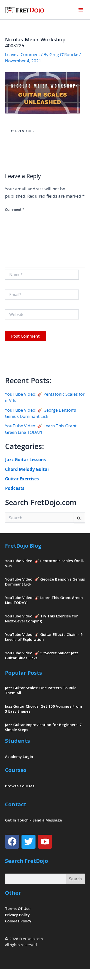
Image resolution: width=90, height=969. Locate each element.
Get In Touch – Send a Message (33, 820)
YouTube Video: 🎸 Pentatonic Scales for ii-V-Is (44, 563)
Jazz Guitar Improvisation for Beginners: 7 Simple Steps (43, 727)
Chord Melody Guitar (27, 469)
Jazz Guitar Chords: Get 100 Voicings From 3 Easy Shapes (43, 709)
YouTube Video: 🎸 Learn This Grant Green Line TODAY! (44, 600)
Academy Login (19, 756)
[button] (80, 9)
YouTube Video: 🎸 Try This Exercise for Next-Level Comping (41, 618)
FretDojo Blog (23, 545)
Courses (15, 769)
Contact (15, 804)
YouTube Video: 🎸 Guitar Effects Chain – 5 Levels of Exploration (44, 637)
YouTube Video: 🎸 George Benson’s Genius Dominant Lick (45, 582)
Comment (14, 209)
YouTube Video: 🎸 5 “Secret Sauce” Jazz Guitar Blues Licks (41, 655)
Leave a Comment (22, 54)
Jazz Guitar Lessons (25, 459)
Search (75, 879)
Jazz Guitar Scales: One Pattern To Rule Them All (40, 690)
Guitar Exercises (22, 479)
